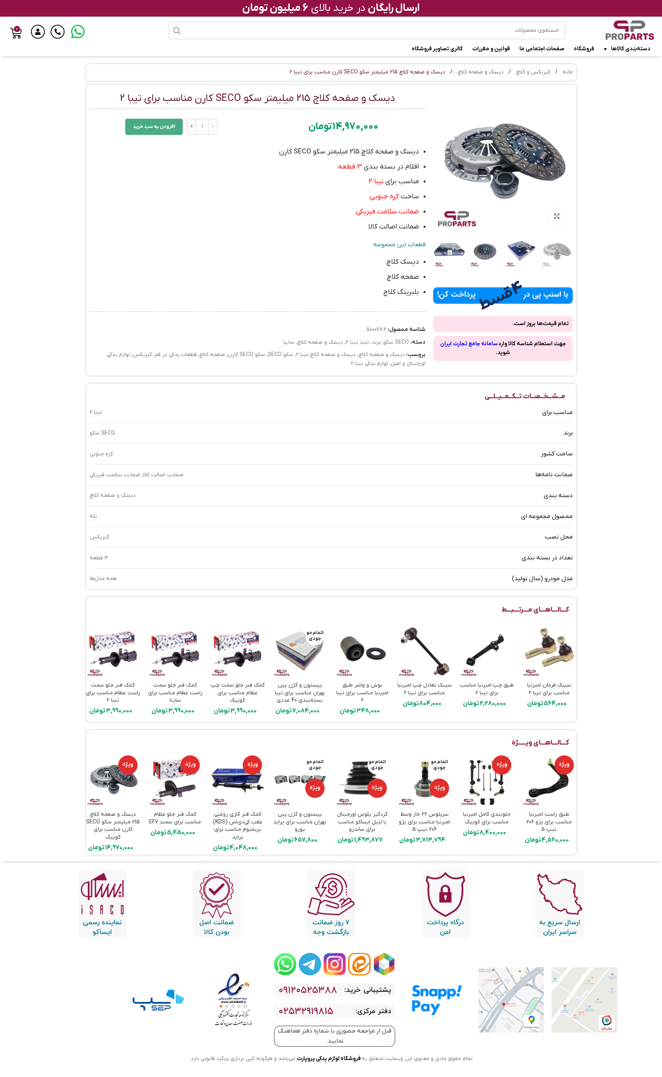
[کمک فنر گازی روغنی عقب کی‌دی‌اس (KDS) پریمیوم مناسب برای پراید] (237, 780)
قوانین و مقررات (491, 49)
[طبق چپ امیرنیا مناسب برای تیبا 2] (486, 651)
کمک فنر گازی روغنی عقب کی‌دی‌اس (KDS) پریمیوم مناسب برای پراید (237, 826)
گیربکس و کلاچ (532, 72)
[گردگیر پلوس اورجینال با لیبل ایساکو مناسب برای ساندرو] (362, 780)
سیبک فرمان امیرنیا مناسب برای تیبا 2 (549, 689)
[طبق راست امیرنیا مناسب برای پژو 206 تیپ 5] (549, 780)
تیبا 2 (352, 342)
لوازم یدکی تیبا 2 (369, 363)
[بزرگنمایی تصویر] (557, 216)
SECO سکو (396, 342)
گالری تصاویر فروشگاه (437, 49)
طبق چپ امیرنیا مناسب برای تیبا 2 (487, 689)
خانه (567, 72)
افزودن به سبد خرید (154, 126)
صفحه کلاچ (212, 354)
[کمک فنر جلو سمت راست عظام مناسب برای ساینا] (175, 651)
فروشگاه (584, 49)
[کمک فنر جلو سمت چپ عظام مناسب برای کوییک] (237, 651)
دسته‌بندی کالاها (630, 49)
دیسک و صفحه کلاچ (480, 72)
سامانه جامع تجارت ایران (469, 344)
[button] (563, 251)
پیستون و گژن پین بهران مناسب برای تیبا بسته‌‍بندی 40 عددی (300, 693)
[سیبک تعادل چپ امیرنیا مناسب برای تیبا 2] (424, 651)
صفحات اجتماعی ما (541, 49)
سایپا (288, 342)
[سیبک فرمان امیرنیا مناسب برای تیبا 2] (549, 651)
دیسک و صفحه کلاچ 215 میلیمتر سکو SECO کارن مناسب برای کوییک (113, 826)
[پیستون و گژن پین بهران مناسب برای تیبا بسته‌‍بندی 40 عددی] (299, 651)
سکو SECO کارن (246, 354)
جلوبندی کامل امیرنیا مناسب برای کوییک (487, 818)
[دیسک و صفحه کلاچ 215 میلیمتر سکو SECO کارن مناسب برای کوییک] (113, 780)
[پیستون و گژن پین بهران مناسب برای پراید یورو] (299, 780)
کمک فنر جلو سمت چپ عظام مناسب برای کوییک (238, 693)
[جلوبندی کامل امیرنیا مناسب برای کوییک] (486, 780)
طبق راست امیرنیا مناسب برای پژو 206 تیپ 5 (549, 822)
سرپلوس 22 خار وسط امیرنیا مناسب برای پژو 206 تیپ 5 (424, 822)
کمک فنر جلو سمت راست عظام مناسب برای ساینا (175, 693)
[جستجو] (177, 30)
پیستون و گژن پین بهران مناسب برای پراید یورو (299, 822)
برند (376, 342)
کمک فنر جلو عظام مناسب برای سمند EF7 (175, 818)
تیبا (365, 342)
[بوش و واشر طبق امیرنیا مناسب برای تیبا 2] (362, 651)
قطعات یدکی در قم (176, 354)
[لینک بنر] (384, 964)
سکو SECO (280, 354)
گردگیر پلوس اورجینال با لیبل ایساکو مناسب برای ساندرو (362, 822)
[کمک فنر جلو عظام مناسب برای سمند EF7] (175, 780)
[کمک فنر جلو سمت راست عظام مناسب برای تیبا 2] (113, 651)
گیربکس (142, 354)
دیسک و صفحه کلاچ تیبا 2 (326, 354)
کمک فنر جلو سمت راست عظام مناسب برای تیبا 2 (113, 693)
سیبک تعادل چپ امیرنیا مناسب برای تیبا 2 (424, 689)
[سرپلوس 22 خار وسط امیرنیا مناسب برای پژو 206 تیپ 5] (424, 780)
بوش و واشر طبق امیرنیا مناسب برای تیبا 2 (362, 693)
